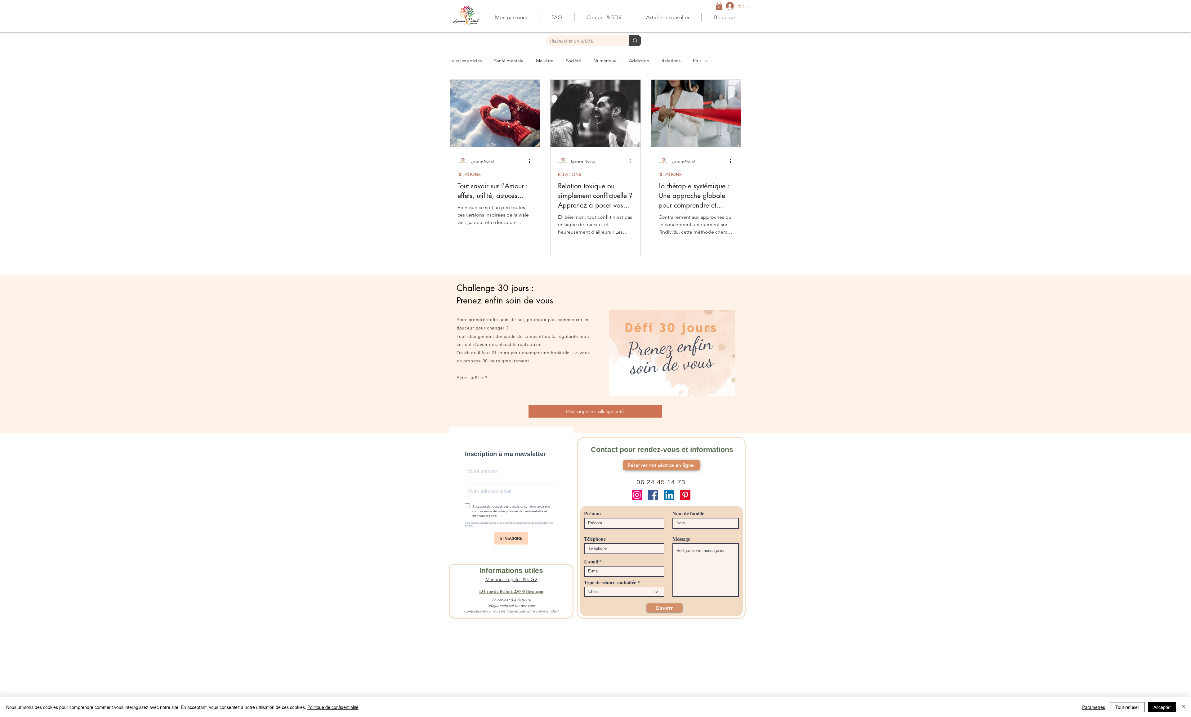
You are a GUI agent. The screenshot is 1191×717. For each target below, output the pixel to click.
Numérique (605, 61)
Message (681, 538)
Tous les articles (466, 61)
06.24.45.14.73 (661, 482)
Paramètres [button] (1093, 707)
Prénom (592, 513)
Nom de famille (688, 513)
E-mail (591, 561)
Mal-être (544, 61)
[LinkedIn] (669, 495)
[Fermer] (1183, 707)
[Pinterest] (685, 495)
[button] (719, 6)
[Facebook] (653, 495)
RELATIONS (469, 174)
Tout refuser (1127, 707)
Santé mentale (509, 61)
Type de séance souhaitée (610, 582)
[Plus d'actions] (531, 161)
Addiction (639, 61)
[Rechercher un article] (635, 40)
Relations (671, 61)
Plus (697, 61)
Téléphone (595, 538)
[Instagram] (637, 495)
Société (573, 61)
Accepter (1162, 707)
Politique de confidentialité (333, 707)
